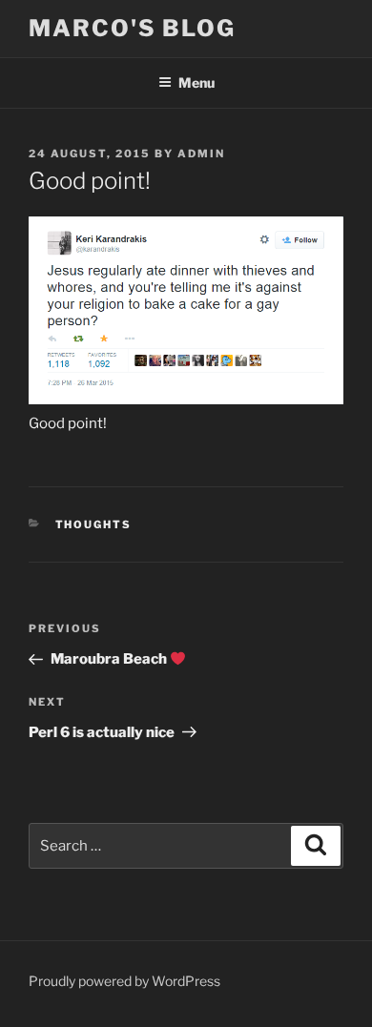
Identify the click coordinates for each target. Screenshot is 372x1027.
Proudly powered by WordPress (124, 981)
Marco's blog (132, 28)
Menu (196, 82)
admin (201, 153)
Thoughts (94, 524)
